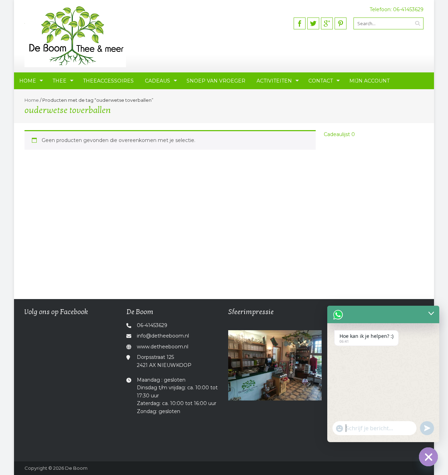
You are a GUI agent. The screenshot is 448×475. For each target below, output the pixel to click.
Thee (59, 81)
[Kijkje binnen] (275, 365)
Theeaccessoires (108, 81)
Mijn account (369, 81)
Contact (320, 81)
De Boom (76, 468)
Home (27, 81)
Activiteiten (274, 81)
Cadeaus (157, 81)
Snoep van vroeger (216, 81)
